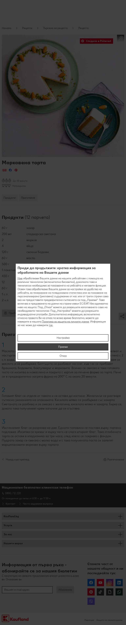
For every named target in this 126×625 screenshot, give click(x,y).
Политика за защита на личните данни (65, 321)
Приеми (63, 346)
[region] (63, 312)
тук (51, 325)
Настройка (63, 337)
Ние (20, 278)
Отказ (63, 355)
